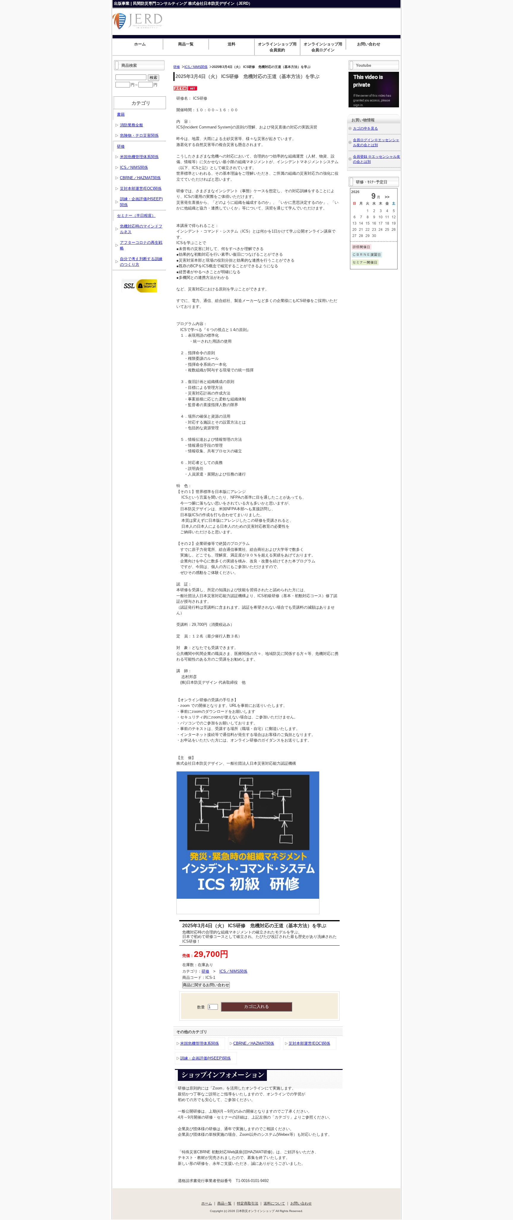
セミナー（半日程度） (136, 215)
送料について (274, 1203)
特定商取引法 (247, 1203)
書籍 (121, 114)
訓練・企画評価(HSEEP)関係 (205, 1058)
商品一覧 (186, 44)
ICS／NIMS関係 (196, 67)
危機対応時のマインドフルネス (141, 229)
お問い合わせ (368, 44)
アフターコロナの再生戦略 (141, 245)
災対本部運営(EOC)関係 (309, 1043)
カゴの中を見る (365, 128)
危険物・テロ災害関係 (139, 135)
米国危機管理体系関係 (199, 1043)
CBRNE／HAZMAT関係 (253, 1043)
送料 (231, 44)
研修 (176, 67)
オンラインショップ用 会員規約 (279, 47)
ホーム (140, 44)
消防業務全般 (131, 125)
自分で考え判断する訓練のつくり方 (141, 262)
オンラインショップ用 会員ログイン (325, 47)
